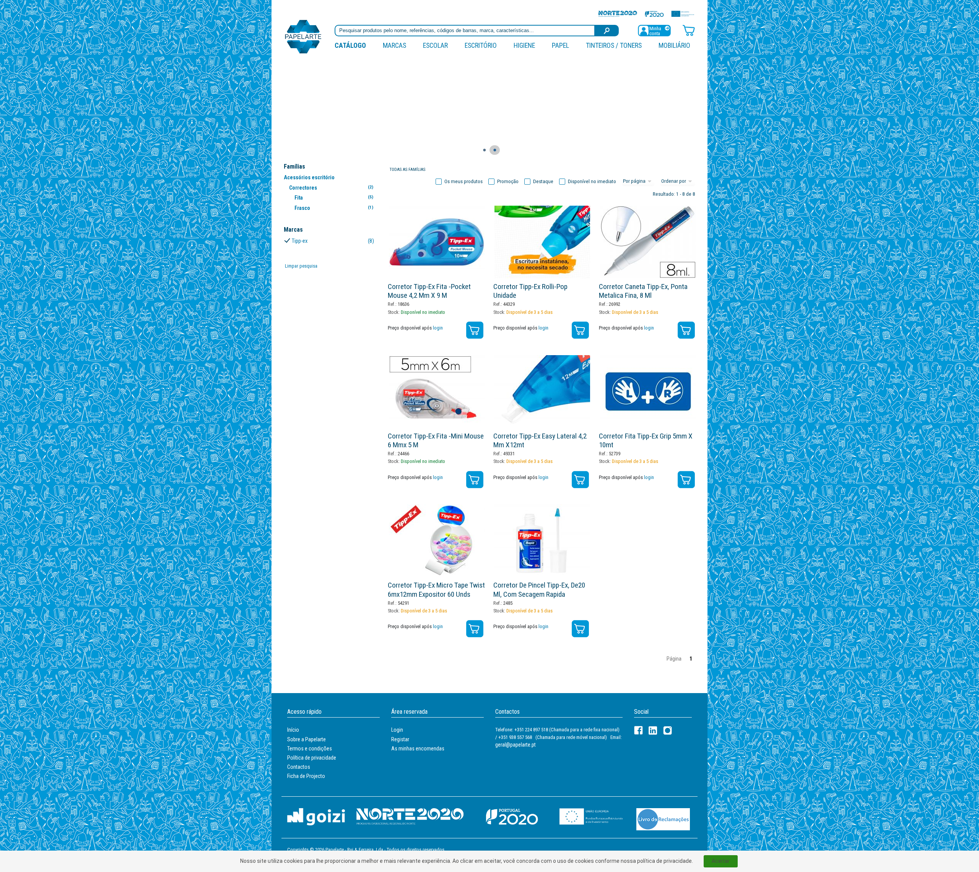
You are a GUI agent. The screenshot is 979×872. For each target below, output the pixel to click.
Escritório (481, 45)
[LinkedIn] (653, 730)
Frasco (333, 208)
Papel (560, 45)
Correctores (331, 188)
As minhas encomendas (417, 748)
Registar (400, 739)
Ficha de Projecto (306, 776)
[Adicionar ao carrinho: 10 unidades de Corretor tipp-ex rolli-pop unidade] (580, 330)
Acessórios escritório (309, 177)
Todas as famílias (407, 169)
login (438, 328)
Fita (333, 198)
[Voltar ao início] (303, 36)
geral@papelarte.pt (515, 745)
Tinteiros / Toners (614, 45)
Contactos (298, 767)
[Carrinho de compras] (689, 30)
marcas (394, 45)
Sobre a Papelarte (306, 739)
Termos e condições (309, 748)
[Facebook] (638, 730)
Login (397, 730)
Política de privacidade (311, 758)
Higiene (524, 45)
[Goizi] (316, 816)
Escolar (435, 45)
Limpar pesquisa (301, 266)
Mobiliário (674, 45)
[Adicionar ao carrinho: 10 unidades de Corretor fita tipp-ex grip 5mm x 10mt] (686, 480)
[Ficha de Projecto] (646, 13)
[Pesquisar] (607, 30)
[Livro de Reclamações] (663, 819)
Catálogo (350, 45)
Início (293, 730)
